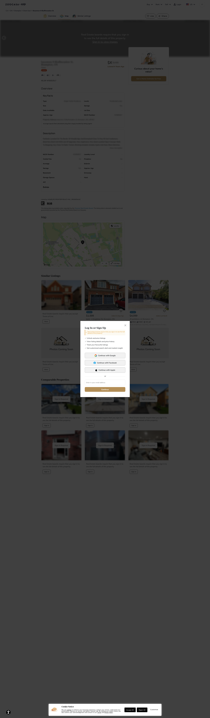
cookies (69, 710)
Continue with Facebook (107, 363)
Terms (99, 712)
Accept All (130, 710)
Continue (105, 389)
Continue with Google (107, 355)
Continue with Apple (107, 370)
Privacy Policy (109, 712)
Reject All (142, 710)
